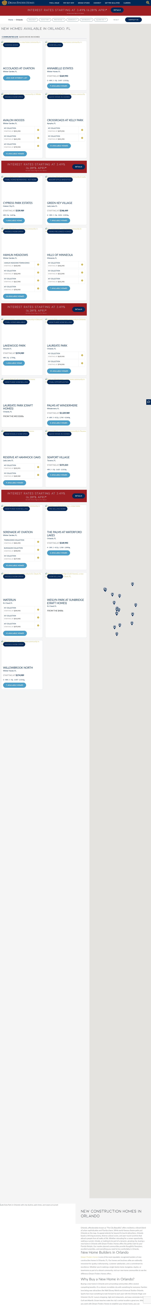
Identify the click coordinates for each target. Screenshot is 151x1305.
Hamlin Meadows (15, 255)
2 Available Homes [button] (58, 475)
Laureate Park (57, 345)
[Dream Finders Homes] (17, 3)
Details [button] (117, 10)
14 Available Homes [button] (15, 296)
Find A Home (54, 3)
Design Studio (84, 3)
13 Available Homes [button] (15, 154)
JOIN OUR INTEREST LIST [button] (16, 78)
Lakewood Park (14, 345)
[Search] (147, 2)
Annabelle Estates (60, 68)
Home (10, 20)
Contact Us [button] (133, 20)
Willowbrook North (18, 667)
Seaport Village (58, 457)
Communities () (10, 37)
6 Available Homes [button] (58, 553)
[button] (116, 634)
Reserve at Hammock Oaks (22, 457)
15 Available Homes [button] (15, 565)
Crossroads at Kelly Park (65, 120)
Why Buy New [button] (68, 3)
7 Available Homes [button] (58, 220)
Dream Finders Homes (89, 1257)
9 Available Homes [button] (58, 86)
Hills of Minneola (60, 255)
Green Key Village (59, 203)
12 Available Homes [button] (15, 633)
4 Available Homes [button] (58, 423)
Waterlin (9, 600)
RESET (116, 20)
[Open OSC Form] (148, 402)
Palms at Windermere (62, 405)
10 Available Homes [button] (59, 371)
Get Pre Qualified (112, 3)
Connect (97, 3)
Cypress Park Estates (17, 203)
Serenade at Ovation (18, 532)
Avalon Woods (13, 120)
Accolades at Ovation (19, 68)
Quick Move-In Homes (29, 37)
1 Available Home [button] (14, 220)
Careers (127, 3)
